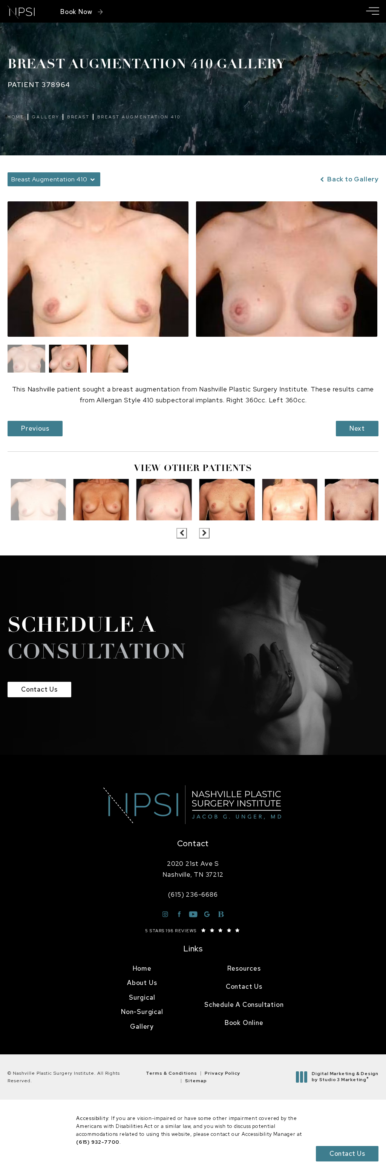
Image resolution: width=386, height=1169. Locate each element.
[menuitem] (142, 969)
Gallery (46, 117)
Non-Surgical (142, 1012)
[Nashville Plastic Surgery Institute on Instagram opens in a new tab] (165, 914)
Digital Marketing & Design (344, 1077)
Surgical (142, 997)
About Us (142, 983)
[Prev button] (181, 533)
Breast (78, 117)
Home (16, 117)
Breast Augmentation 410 (139, 117)
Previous (35, 428)
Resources (244, 968)
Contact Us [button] (347, 1153)
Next (357, 428)
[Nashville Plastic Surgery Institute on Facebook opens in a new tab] (179, 914)
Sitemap (196, 1081)
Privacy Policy (222, 1073)
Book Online (244, 1023)
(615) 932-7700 (97, 1142)
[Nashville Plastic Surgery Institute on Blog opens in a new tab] (221, 914)
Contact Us (39, 689)
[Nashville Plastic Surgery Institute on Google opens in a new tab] (207, 914)
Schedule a (97, 640)
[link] (192, 894)
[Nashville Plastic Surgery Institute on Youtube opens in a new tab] (193, 914)
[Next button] (204, 533)
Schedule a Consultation (243, 1004)
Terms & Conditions (171, 1073)
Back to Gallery (352, 179)
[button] (372, 11)
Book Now (76, 12)
